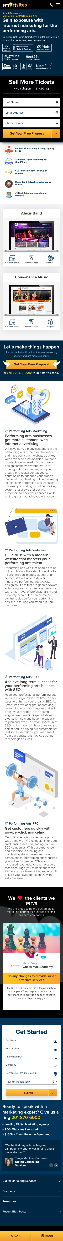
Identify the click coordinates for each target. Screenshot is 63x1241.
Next (56, 1163)
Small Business (11, 13)
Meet (48, 1236)
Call (17, 1236)
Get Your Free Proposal (31, 364)
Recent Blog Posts (14, 1209)
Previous (51, 1163)
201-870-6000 (52, 5)
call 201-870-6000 (19, 373)
